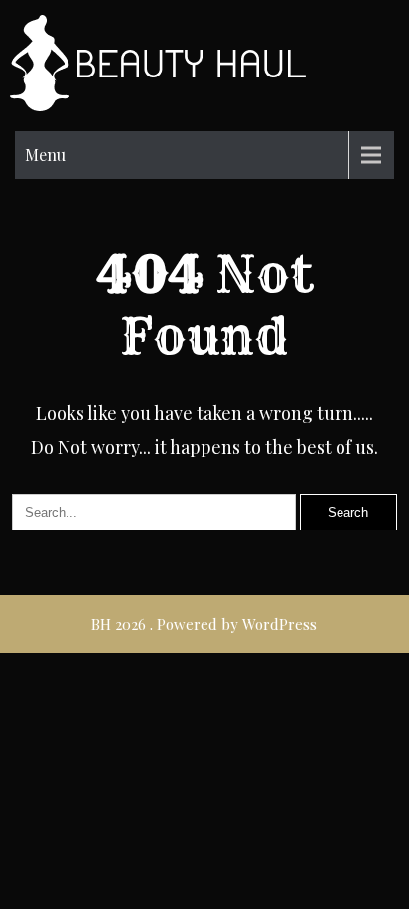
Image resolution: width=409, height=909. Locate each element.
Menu (45, 154)
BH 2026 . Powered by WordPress (204, 624)
